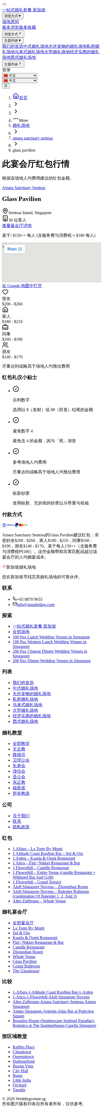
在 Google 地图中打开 (22, 285)
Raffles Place (24, 1047)
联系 (17, 821)
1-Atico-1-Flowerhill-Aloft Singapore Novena (51, 997)
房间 (15, 22)
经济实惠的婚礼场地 (32, 716)
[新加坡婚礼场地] (6, 5)
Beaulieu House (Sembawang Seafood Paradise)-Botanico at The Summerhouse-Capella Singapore (54, 1023)
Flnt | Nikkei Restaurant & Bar (38, 942)
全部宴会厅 (23, 923)
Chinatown (22, 1052)
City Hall (20, 1071)
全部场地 (21, 631)
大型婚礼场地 (57, 52)
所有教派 (21, 793)
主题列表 (12, 40)
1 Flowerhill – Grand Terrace (37, 882)
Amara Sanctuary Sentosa (23, 187)
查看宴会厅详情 (17, 225)
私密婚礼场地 (25, 699)
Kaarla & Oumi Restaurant (35, 937)
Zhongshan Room (28, 952)
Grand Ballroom (26, 966)
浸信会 (19, 771)
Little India (22, 1080)
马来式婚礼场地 (29, 52)
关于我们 (21, 816)
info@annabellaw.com (35, 604)
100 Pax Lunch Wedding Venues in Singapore (51, 637)
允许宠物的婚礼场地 (68, 46)
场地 (6, 22)
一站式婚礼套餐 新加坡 (23, 10)
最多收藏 (27, 27)
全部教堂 (21, 743)
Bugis (17, 1075)
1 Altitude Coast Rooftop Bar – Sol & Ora (48, 853)
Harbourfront (24, 1061)
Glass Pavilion (25, 961)
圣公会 (19, 777)
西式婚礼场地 (23, 57)
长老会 (19, 765)
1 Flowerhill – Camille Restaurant (41, 867)
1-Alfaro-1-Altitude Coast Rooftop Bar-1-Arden (53, 992)
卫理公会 (21, 760)
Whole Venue (24, 956)
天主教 (19, 749)
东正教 (19, 782)
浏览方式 (12, 16)
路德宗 (19, 754)
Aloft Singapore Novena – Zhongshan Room (50, 886)
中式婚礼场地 (36, 46)
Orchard (19, 1085)
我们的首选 (12, 46)
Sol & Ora (21, 933)
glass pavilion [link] (24, 150)
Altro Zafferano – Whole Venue (39, 901)
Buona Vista (23, 1066)
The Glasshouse (26, 971)
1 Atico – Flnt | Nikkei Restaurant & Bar (46, 863)
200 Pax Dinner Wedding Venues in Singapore (52, 660)
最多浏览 (10, 27)
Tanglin (19, 1090)
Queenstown (23, 1056)
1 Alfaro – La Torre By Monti (37, 849)
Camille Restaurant (28, 947)
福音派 (19, 788)
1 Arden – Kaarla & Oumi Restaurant (44, 858)
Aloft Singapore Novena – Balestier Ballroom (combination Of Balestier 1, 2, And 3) (51, 893)
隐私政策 (21, 827)
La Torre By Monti (28, 928)
